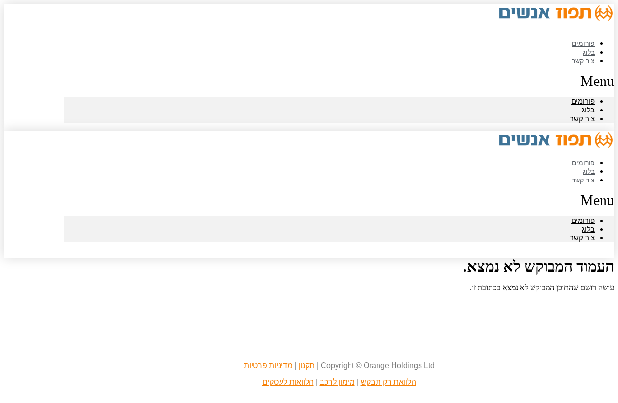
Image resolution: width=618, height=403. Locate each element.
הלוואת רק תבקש (388, 382)
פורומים (583, 101)
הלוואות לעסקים (288, 382)
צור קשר (583, 60)
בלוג (588, 110)
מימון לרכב (337, 382)
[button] (339, 81)
